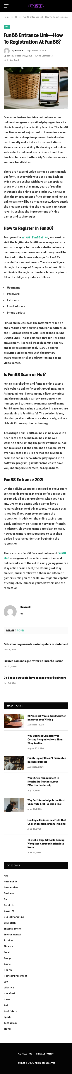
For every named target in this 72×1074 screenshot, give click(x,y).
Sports (7, 1017)
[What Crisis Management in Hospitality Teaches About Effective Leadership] (14, 783)
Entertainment (12, 928)
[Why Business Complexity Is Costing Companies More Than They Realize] (14, 741)
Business (9, 893)
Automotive (11, 887)
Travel (7, 1028)
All (6, 26)
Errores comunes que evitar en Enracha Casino (33, 661)
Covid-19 (9, 911)
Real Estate (10, 1011)
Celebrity (9, 905)
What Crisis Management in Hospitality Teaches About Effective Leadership (43, 781)
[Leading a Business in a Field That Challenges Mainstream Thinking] (14, 825)
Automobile (11, 881)
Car (6, 899)
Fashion (8, 940)
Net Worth (10, 993)
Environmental (12, 934)
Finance (8, 946)
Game (7, 964)
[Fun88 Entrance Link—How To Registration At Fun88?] (36, 88)
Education (10, 922)
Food (7, 952)
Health (8, 969)
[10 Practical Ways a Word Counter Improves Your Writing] (14, 721)
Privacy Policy (45, 1053)
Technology (10, 1022)
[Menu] (6, 6)
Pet (6, 1005)
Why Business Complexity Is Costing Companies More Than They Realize (45, 739)
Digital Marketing (14, 916)
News (7, 999)
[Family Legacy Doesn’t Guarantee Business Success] (14, 763)
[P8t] (36, 5)
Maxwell (18, 50)
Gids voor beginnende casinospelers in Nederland (36, 644)
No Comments (45, 55)
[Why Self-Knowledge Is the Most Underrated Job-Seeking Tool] (14, 805)
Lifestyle (9, 987)
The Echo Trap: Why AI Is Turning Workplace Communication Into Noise (46, 843)
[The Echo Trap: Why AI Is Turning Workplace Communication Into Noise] (14, 845)
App (6, 875)
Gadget (8, 958)
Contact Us (25, 1053)
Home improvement (15, 975)
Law (6, 981)
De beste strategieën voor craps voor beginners (35, 677)
